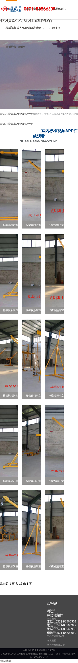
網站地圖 (6, 660)
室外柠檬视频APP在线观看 (56, 647)
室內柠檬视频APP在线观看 (65, 114)
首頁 (46, 114)
